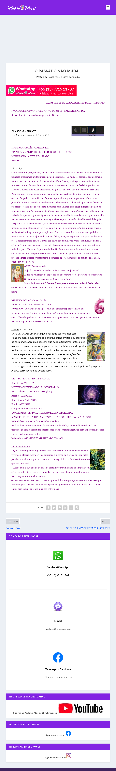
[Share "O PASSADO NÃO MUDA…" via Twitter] (54, 507)
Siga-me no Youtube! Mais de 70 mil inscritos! (35, 713)
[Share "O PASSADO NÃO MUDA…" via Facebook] (48, 507)
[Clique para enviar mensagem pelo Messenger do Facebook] (58, 661)
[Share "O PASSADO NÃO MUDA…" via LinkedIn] (65, 507)
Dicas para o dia (71, 77)
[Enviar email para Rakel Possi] (58, 613)
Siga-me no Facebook (55, 735)
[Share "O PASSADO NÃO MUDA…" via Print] (77, 507)
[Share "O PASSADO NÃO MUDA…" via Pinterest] (60, 507)
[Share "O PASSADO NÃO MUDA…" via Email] (71, 507)
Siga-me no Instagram (55, 757)
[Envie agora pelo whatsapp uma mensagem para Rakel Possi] (58, 560)
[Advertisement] (58, 36)
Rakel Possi (54, 77)
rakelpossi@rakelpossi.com (58, 629)
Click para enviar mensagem (58, 677)
